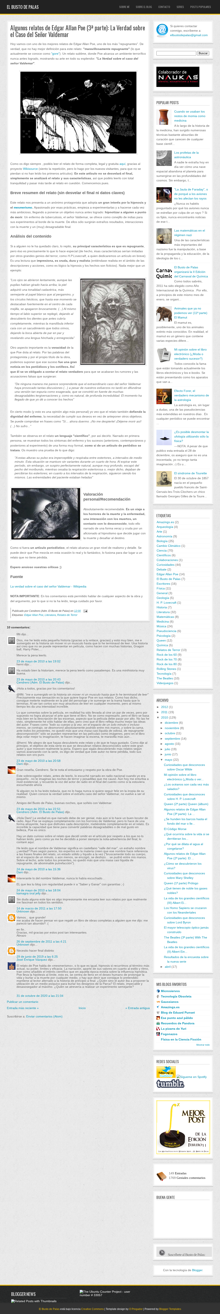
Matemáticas (165, 616)
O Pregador (136, 1309)
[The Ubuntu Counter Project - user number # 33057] (107, 1295)
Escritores (163, 583)
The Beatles (165, 678)
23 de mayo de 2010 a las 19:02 (39, 661)
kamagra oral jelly (29, 893)
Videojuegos (165, 683)
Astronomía (164, 536)
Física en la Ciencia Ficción (181, 1039)
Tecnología (164, 673)
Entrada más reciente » (23, 1008)
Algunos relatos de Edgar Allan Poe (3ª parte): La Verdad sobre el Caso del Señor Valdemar (77, 31)
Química (162, 645)
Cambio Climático (168, 545)
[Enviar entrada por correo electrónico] (84, 610)
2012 (164, 707)
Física (161, 588)
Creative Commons (92, 1309)
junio (168, 754)
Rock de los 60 (167, 654)
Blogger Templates (170, 1309)
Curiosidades (165, 564)
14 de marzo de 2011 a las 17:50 (39, 908)
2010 (164, 717)
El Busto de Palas (23, 7)
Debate (162, 569)
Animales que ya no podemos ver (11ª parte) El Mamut (190, 313)
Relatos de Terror (67, 615)
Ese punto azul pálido (177, 1018)
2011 (164, 712)
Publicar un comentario (22, 1001)
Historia (162, 607)
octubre (170, 733)
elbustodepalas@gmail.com (189, 35)
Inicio (82, 1008)
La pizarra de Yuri (173, 1028)
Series (180, 7)
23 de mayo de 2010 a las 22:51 (39, 809)
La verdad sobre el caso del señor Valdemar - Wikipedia (48, 586)
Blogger (197, 1270)
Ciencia (162, 550)
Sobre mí (124, 7)
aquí (122, 163)
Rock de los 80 (167, 664)
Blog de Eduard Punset (178, 1012)
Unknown (23, 911)
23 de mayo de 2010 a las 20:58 (39, 760)
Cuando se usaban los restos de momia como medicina (189, 116)
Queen (161, 640)
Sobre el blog (144, 7)
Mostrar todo (203, 1044)
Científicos (164, 555)
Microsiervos (170, 991)
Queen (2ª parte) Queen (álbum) (186, 804)
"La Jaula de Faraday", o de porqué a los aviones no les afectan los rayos (191, 194)
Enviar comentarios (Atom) (44, 1016)
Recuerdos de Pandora (177, 1023)
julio (167, 749)
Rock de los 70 (167, 659)
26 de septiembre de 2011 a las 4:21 (41, 941)
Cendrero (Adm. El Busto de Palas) (40, 682)
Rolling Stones (166, 669)
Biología (162, 541)
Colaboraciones (167, 560)
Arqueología (165, 527)
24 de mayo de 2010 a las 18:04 (39, 890)
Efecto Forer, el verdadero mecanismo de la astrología (191, 395)
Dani (20, 763)
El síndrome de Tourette (190, 473)
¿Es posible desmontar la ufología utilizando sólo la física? (191, 436)
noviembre (172, 728)
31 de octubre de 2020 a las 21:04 (40, 995)
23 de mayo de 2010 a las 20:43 (39, 679)
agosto (169, 743)
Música (161, 626)
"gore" (55, 53)
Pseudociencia (166, 631)
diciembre (171, 722)
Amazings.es (165, 522)
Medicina (163, 621)
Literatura (50, 615)
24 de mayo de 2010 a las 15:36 (39, 869)
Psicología (164, 635)
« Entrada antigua (137, 1008)
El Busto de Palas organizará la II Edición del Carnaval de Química (191, 272)
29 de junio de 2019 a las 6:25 (37, 956)
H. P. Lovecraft (166, 602)
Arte (159, 531)
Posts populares (200, 7)
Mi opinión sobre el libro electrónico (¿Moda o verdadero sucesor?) (190, 354)
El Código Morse (175, 829)
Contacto (164, 7)
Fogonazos (169, 1034)
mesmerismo (23, 207)
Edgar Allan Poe (33, 615)
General (162, 593)
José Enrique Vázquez (32, 959)
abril (168, 966)
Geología (163, 598)
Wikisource (30, 168)
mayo (168, 759)
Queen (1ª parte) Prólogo (181, 883)
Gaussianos (170, 1001)
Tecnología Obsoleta (176, 996)
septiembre (172, 738)
